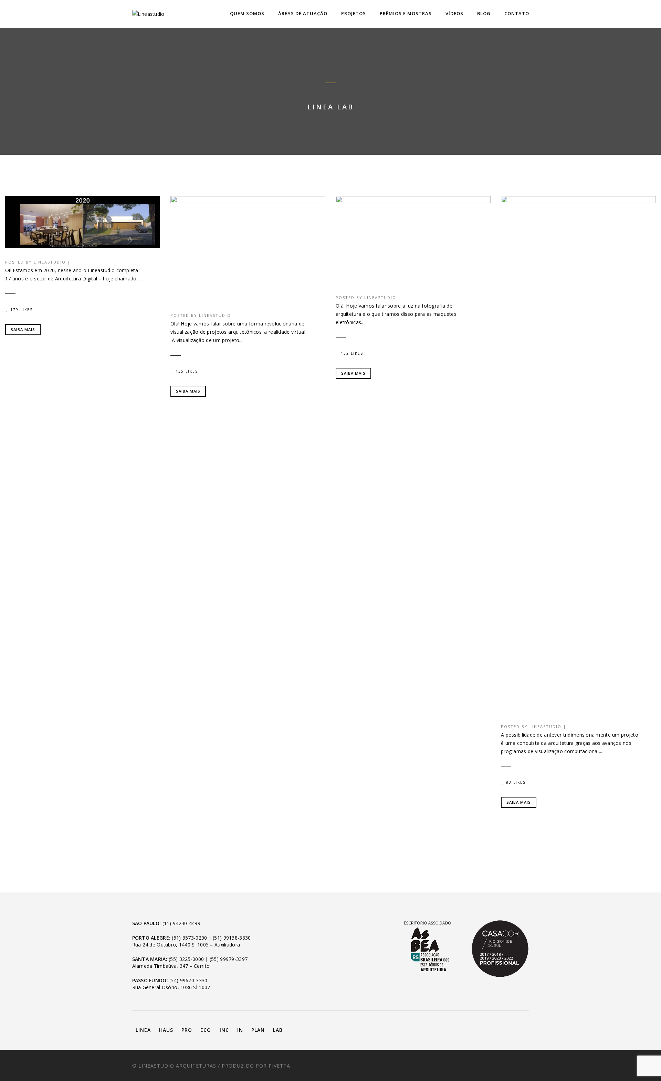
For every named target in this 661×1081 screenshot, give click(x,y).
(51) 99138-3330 (232, 937)
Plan (258, 1030)
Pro (186, 1030)
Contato (516, 13)
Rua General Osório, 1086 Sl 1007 (171, 987)
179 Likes (21, 309)
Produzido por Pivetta (256, 1065)
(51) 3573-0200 (189, 937)
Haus (166, 1030)
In (240, 1030)
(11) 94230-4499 (181, 923)
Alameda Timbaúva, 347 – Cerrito (171, 966)
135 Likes (187, 371)
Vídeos (454, 13)
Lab (278, 1030)
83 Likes (516, 782)
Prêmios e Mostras (406, 13)
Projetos (353, 13)
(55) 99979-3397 (229, 959)
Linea (143, 1030)
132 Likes (352, 353)
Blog (484, 13)
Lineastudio (50, 262)
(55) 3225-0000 (186, 959)
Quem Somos (247, 13)
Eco (205, 1030)
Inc (224, 1030)
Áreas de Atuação (302, 13)
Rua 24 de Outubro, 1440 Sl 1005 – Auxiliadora (186, 944)
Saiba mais (23, 329)
